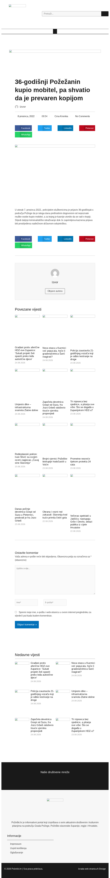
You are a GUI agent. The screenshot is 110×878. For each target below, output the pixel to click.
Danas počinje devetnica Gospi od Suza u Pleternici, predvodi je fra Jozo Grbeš (25, 515)
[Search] (104, 13)
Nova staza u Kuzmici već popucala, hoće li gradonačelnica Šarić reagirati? (54, 352)
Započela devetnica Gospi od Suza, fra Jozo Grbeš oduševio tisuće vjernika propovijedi (54, 408)
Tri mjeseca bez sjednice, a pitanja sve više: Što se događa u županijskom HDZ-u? (82, 406)
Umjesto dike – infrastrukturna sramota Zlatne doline (26, 407)
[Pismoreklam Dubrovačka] (55, 61)
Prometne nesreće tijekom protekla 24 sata (80, 461)
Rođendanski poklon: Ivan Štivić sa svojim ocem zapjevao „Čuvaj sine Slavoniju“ (27, 458)
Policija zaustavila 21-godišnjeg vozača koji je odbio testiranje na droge (82, 355)
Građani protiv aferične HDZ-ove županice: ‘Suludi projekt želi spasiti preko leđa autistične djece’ (27, 353)
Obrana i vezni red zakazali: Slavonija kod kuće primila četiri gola (55, 514)
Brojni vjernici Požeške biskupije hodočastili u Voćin (55, 461)
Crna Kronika (61, 116)
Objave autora (55, 291)
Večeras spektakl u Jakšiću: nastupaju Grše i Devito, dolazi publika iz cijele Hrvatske (81, 521)
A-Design (101, 869)
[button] (55, 31)
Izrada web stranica (87, 869)
